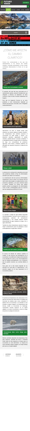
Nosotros (3, 9)
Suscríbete (26, 2)
